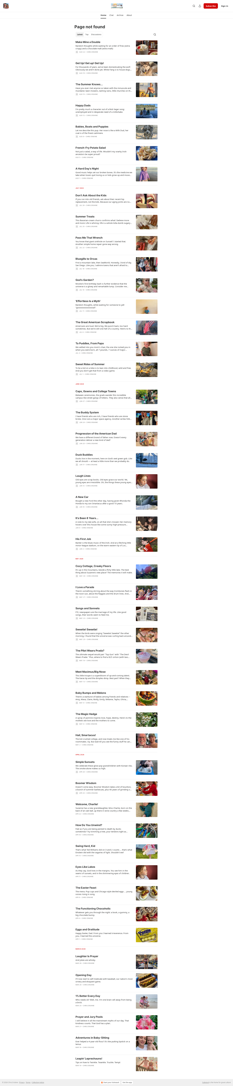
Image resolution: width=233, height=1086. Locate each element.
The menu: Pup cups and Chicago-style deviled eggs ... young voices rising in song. (104, 892)
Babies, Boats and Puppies (92, 126)
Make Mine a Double (88, 42)
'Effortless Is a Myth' (88, 301)
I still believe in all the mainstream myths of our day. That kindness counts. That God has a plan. (102, 1022)
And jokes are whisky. (86, 960)
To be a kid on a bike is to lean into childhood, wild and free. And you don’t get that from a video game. (103, 369)
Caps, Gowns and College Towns (96, 391)
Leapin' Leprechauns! (89, 1058)
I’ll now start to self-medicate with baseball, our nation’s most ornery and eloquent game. (104, 980)
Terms (28, 1082)
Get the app (127, 1082)
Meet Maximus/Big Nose (91, 671)
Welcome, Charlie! (87, 804)
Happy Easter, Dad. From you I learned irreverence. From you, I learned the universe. (102, 934)
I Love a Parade (85, 587)
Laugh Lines (83, 475)
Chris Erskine (92, 52)
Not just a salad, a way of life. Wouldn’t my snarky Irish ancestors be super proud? (101, 153)
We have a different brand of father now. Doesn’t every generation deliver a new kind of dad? (101, 438)
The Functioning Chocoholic (93, 908)
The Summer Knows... (89, 84)
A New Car (82, 497)
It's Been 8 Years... (87, 518)
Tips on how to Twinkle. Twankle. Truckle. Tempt (98, 1062)
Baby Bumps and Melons (91, 692)
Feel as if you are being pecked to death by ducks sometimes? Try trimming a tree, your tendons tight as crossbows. (101, 830)
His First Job (83, 539)
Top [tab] (86, 34)
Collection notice (38, 1082)
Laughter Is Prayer (87, 956)
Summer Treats (85, 216)
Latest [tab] (80, 34)
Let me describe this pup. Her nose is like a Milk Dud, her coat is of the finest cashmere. (102, 131)
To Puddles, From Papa (90, 343)
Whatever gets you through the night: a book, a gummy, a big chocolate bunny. (102, 913)
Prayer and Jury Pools (89, 1016)
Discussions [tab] (96, 34)
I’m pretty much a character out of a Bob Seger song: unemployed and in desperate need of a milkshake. (100, 110)
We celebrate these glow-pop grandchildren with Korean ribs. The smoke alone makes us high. (104, 767)
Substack (205, 1082)
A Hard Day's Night (87, 168)
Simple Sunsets (85, 762)
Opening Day (84, 975)
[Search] (194, 6)
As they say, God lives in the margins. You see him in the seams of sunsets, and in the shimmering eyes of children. (102, 872)
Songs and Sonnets (88, 608)
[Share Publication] (200, 6)
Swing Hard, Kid (85, 846)
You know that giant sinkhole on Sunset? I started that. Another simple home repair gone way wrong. (101, 242)
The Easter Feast (86, 887)
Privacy (22, 1082)
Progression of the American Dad (96, 433)
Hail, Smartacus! (86, 735)
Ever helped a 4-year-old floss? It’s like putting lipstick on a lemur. (103, 1042)
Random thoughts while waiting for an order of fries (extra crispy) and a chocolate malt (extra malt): (103, 47)
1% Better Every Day (88, 996)
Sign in (224, 6)
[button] (103, 15)
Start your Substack (111, 1082)
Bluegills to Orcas (86, 258)
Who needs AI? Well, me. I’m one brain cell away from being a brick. (103, 1001)
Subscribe (211, 6)
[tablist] (89, 34)
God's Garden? (85, 280)
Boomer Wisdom (86, 783)
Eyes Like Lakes (85, 866)
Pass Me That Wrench (89, 237)
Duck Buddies (84, 454)
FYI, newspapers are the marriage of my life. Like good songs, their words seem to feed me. (101, 613)
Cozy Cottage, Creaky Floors (93, 566)
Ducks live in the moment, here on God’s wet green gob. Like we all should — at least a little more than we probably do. (104, 459)
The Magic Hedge (86, 714)
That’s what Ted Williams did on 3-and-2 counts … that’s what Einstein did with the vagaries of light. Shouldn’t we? (104, 851)
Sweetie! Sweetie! (86, 629)
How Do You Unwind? (89, 825)
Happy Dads (83, 105)
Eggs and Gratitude (87, 929)
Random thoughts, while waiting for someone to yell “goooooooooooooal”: (100, 306)
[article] (116, 48)
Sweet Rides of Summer (90, 364)
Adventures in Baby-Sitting (92, 1037)
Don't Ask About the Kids (91, 195)
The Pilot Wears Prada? (90, 650)
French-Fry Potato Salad (91, 147)
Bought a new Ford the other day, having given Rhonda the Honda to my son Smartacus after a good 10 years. (103, 502)
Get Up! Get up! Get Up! (90, 63)
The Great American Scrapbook (95, 322)
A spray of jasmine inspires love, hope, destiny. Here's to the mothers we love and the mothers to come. (103, 719)
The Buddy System (87, 412)
